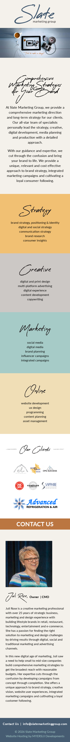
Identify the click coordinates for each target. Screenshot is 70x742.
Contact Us (35, 524)
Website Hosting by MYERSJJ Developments (35, 736)
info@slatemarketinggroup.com (45, 724)
